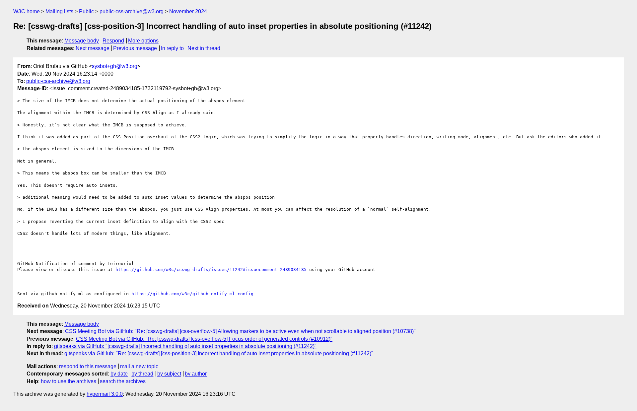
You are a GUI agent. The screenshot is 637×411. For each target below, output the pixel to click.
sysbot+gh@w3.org (114, 66)
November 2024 (188, 11)
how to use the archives (68, 381)
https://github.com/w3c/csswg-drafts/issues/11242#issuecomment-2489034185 (211, 269)
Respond (113, 40)
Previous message (135, 48)
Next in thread (203, 48)
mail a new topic (139, 366)
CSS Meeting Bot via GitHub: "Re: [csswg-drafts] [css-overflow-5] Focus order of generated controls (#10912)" (204, 339)
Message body (81, 40)
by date (119, 374)
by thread (142, 374)
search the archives (123, 381)
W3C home (26, 11)
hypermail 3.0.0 (105, 394)
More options (143, 40)
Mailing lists (59, 11)
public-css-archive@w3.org (132, 11)
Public (86, 11)
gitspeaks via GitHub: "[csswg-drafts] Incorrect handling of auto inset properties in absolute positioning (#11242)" (185, 346)
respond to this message (87, 366)
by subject (169, 374)
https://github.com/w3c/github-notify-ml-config (192, 293)
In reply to (172, 48)
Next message (92, 48)
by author (196, 374)
